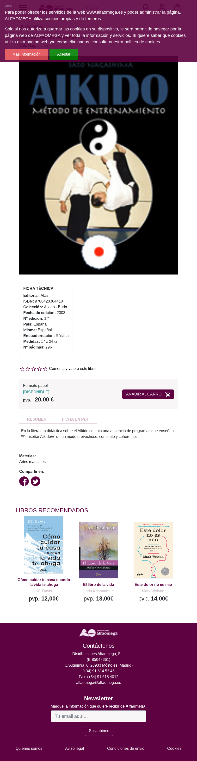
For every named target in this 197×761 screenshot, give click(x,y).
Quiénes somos (29, 748)
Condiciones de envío (125, 748)
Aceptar (63, 54)
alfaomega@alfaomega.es (98, 683)
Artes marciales (32, 462)
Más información (26, 54)
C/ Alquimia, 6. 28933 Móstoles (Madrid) (99, 665)
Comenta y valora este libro (72, 368)
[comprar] (45, 526)
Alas (44, 295)
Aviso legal (74, 748)
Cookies (174, 748)
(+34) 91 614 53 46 (98, 671)
